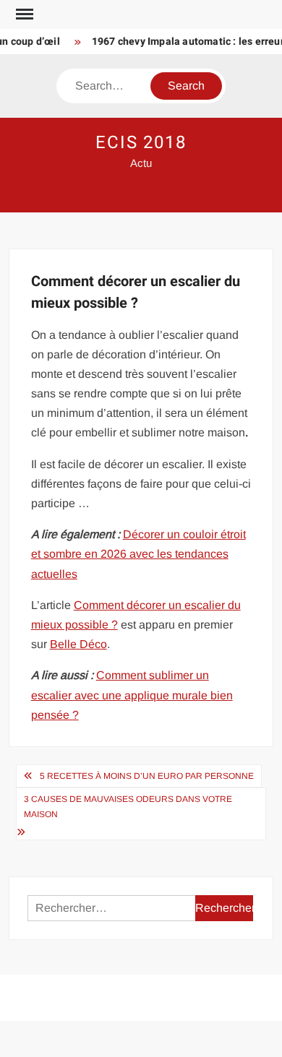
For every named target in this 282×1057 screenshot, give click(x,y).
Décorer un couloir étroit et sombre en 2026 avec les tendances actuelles (138, 553)
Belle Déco (78, 644)
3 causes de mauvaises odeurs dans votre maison (128, 806)
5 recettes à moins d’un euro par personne (147, 776)
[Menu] (23, 14)
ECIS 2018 (141, 142)
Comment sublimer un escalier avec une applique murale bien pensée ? (132, 694)
